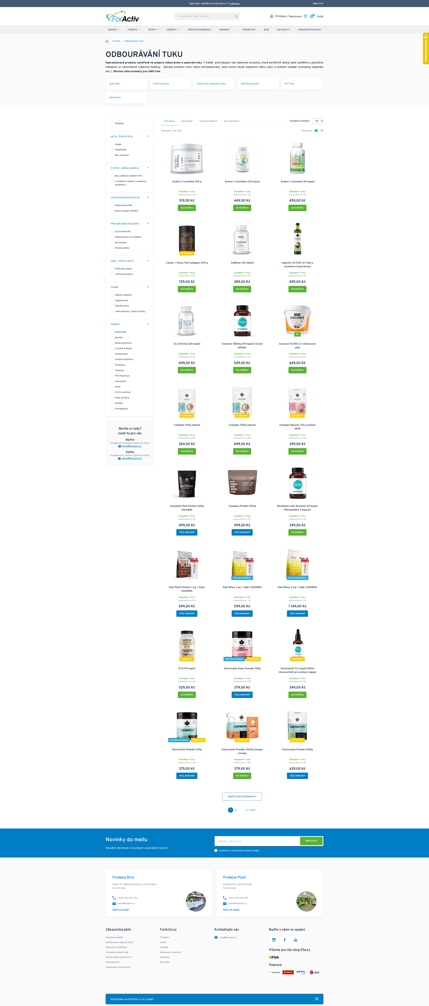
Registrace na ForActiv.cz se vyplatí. (132, 999)
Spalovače (114, 84)
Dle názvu (169, 121)
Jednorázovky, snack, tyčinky (130, 311)
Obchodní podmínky (116, 947)
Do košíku (187, 208)
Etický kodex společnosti (119, 957)
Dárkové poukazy (309, 30)
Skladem (119, 123)
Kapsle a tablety (123, 295)
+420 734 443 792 (127, 898)
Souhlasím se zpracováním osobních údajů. (239, 851)
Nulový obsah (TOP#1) (126, 211)
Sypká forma (121, 300)
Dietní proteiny (161, 84)
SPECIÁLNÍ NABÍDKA (199, 30)
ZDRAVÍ (112, 30)
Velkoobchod (112, 962)
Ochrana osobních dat (117, 952)
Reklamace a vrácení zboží (119, 942)
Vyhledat (236, 16)
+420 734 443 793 (238, 898)
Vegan (118, 144)
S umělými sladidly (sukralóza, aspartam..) (131, 183)
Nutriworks (121, 332)
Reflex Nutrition (123, 343)
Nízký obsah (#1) (123, 205)
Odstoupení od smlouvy (118, 967)
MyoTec (119, 337)
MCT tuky (289, 84)
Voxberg (119, 370)
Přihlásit (311, 841)
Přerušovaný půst (250, 84)
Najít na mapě (120, 909)
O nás (163, 942)
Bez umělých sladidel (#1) (128, 176)
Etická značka (122, 248)
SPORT (152, 30)
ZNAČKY (172, 30)
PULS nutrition (123, 392)
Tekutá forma (122, 306)
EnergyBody (121, 409)
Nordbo (119, 403)
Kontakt (164, 947)
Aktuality (283, 30)
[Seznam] (322, 131)
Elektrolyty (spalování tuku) (211, 84)
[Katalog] (316, 131)
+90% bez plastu (124, 274)
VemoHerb (120, 381)
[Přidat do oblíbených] (208, 141)
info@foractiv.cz (228, 937)
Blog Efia (164, 962)
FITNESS (132, 30)
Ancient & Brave (123, 348)
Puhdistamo (121, 354)
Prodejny (249, 30)
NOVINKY (224, 30)
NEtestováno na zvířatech (128, 237)
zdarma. (235, 3)
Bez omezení (122, 155)
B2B (266, 30)
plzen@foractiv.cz (132, 458)
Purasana (120, 365)
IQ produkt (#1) (123, 231)
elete (117, 387)
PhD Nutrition (122, 376)
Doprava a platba (114, 937)
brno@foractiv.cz (131, 446)
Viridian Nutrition (124, 359)
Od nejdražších (232, 121)
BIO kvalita (120, 242)
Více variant (187, 532)
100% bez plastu (123, 269)
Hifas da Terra (122, 398)
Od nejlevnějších (208, 121)
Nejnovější (187, 121)
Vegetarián (120, 149)
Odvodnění (115, 97)
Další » (252, 810)
